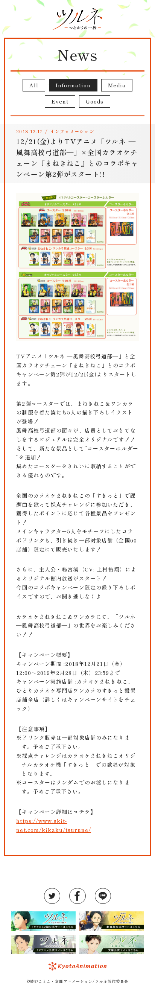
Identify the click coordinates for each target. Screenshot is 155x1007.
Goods (95, 101)
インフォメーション (72, 131)
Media (117, 85)
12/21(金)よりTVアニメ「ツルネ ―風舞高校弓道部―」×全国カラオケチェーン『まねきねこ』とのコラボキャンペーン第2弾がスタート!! (77, 157)
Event (60, 101)
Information (73, 85)
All (33, 85)
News (77, 54)
